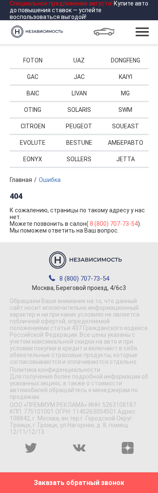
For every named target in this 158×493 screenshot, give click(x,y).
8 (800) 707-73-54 (114, 223)
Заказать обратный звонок (79, 483)
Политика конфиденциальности (55, 369)
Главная (21, 179)
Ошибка (50, 179)
